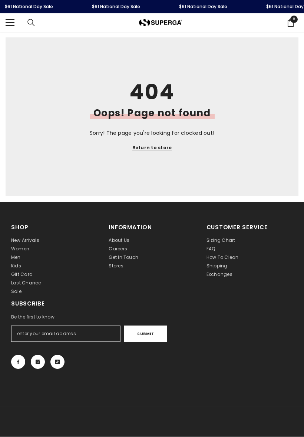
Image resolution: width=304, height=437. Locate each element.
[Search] (31, 22)
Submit (145, 334)
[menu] (10, 22)
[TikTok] (57, 362)
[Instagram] (38, 362)
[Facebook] (18, 362)
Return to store (152, 147)
